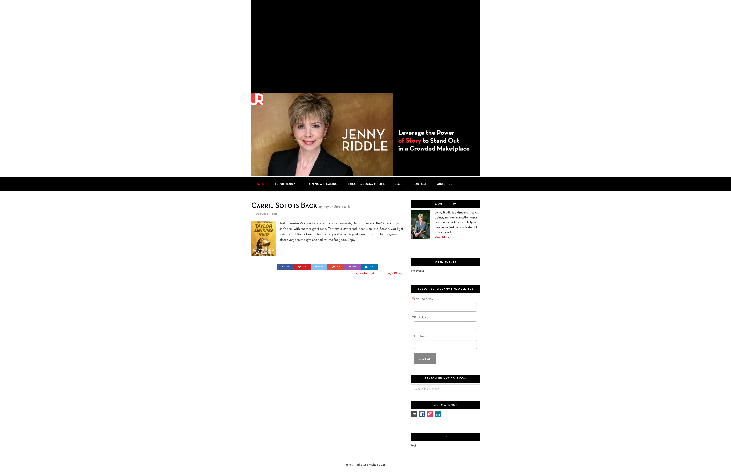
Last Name (421, 336)
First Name (421, 317)
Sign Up (425, 358)
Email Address (423, 299)
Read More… (443, 237)
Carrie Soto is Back (284, 205)
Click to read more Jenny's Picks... (380, 273)
